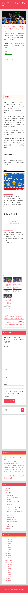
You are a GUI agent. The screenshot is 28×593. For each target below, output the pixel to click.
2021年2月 (8, 581)
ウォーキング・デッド (13, 507)
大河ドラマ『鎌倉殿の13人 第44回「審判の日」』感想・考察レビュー (17, 285)
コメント (6, 346)
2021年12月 (8, 560)
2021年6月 (8, 572)
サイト (5, 384)
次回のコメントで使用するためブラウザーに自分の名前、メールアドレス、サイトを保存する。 (14, 394)
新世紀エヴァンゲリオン (13, 497)
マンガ (7, 488)
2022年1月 (8, 558)
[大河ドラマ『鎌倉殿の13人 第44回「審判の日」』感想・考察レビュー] (17, 279)
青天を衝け (10, 517)
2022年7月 (8, 545)
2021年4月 (8, 577)
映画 (6, 491)
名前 (5, 370)
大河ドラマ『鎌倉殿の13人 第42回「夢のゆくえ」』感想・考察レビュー (7, 302)
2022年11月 (8, 539)
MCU (6, 524)
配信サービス (8, 54)
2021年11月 (8, 562)
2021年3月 (8, 579)
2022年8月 (8, 543)
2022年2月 (8, 556)
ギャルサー (10, 515)
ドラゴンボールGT (12, 502)
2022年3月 (8, 554)
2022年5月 (8, 549)
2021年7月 (8, 570)
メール (6, 377)
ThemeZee (21, 589)
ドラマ (7, 504)
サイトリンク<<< (8, 194)
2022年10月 (8, 541)
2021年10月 (8, 564)
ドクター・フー (11, 509)
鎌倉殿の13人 (10, 519)
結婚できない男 (11, 521)
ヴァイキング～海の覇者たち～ (15, 511)
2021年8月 (8, 568)
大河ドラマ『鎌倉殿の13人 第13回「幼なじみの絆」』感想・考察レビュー (7, 285)
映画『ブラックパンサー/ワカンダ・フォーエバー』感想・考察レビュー (14, 472)
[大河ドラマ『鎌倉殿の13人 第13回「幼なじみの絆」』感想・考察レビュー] (8, 279)
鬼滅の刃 (9, 495)
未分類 (7, 528)
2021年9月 (8, 566)
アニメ (7, 493)
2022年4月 (8, 552)
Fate (8, 499)
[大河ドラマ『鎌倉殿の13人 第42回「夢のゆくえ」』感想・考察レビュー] (8, 296)
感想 (6, 52)
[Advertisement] (14, 75)
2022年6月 (8, 547)
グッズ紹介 (8, 526)
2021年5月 (8, 574)
